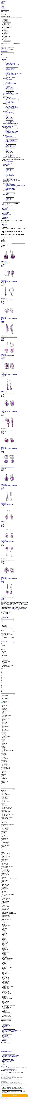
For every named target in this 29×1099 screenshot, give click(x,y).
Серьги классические (11, 98)
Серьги (5, 96)
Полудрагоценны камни (12, 107)
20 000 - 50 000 (9, 89)
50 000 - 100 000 (10, 91)
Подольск (6, 32)
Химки (5, 37)
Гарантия (5, 213)
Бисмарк (8, 166)
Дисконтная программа (9, 210)
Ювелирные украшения (9, 1054)
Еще (4, 1064)
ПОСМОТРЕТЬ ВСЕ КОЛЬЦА (11, 93)
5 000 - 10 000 (9, 87)
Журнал (5, 1039)
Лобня (5, 29)
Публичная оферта (5, 1085)
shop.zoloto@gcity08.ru (9, 1069)
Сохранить (16, 43)
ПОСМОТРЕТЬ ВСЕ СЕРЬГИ (10, 123)
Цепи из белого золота (8, 1060)
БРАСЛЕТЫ (6, 181)
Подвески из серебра (11, 145)
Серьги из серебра (10, 113)
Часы (4, 160)
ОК (1, 621)
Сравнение (3, 8)
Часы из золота (9, 161)
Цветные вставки (10, 108)
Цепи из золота (10, 174)
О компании (3, 1)
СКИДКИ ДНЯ (4, 222)
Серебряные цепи (7, 1061)
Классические (9, 65)
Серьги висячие (10, 102)
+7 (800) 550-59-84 (5, 48)
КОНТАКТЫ (4, 1066)
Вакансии (5, 216)
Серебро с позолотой (11, 83)
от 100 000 (8, 92)
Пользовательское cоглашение (8, 1076)
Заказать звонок (4, 51)
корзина (2, 11)
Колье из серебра (10, 178)
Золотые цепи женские (8, 1062)
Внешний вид (4, 641)
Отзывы (2, 6)
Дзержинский (7, 21)
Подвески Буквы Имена (12, 134)
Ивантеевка (6, 24)
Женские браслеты (10, 189)
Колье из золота (10, 176)
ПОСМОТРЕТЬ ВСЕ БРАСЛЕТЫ (11, 202)
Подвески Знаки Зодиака (12, 131)
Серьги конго (9, 101)
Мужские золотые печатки (9, 1057)
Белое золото (9, 79)
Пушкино (6, 33)
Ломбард (3, 5)
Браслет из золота (10, 192)
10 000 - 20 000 (9, 88)
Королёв (6, 26)
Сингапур (8, 170)
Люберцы (6, 30)
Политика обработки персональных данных (11, 1077)
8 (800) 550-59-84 (15, 608)
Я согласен (15, 1095)
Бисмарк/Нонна (10, 168)
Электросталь (7, 40)
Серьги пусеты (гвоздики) (12, 99)
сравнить (3, 242)
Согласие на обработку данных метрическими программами (12, 1080)
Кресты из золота (10, 146)
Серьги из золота (10, 112)
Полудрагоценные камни (12, 75)
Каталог (5, 59)
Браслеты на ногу (10, 184)
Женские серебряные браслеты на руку (15, 185)
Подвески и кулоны (8, 126)
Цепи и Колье (6, 164)
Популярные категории (6, 1051)
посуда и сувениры (8, 205)
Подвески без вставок (11, 141)
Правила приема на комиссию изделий (12, 1030)
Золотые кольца (10, 69)
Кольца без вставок (10, 77)
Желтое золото (9, 81)
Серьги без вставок (10, 110)
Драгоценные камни (11, 74)
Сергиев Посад (7, 36)
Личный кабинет (5, 10)
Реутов (5, 34)
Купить (2, 265)
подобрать (3, 1020)
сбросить (9, 1020)
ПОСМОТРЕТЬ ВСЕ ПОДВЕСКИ (11, 157)
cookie (12, 1087)
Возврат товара (7, 214)
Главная (5, 224)
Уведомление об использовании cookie (10, 1082)
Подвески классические (12, 128)
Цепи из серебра (10, 175)
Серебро (8, 82)
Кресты (8, 130)
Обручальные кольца (11, 63)
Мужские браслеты (10, 188)
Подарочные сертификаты (9, 1031)
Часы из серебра (10, 163)
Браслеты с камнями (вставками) (14, 187)
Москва (5, 20)
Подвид (2, 630)
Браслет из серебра (10, 193)
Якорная (8, 171)
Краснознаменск (7, 27)
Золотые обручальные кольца (13, 64)
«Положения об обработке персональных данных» (12, 1089)
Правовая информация (6, 1078)
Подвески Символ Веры (12, 132)
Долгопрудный (7, 23)
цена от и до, (5, 617)
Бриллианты (9, 72)
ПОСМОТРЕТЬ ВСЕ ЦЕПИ (10, 179)
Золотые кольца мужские (12, 67)
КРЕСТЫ (5, 204)
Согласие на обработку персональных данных (12, 1083)
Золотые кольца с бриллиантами (14, 73)
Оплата (2, 2)
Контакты (3, 7)
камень (2, 692)
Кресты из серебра (10, 147)
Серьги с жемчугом (8, 1059)
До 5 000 (8, 86)
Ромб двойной (9, 169)
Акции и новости (7, 1025)
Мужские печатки (10, 68)
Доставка (3, 3)
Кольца (5, 60)
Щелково (6, 39)
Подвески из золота (11, 144)
